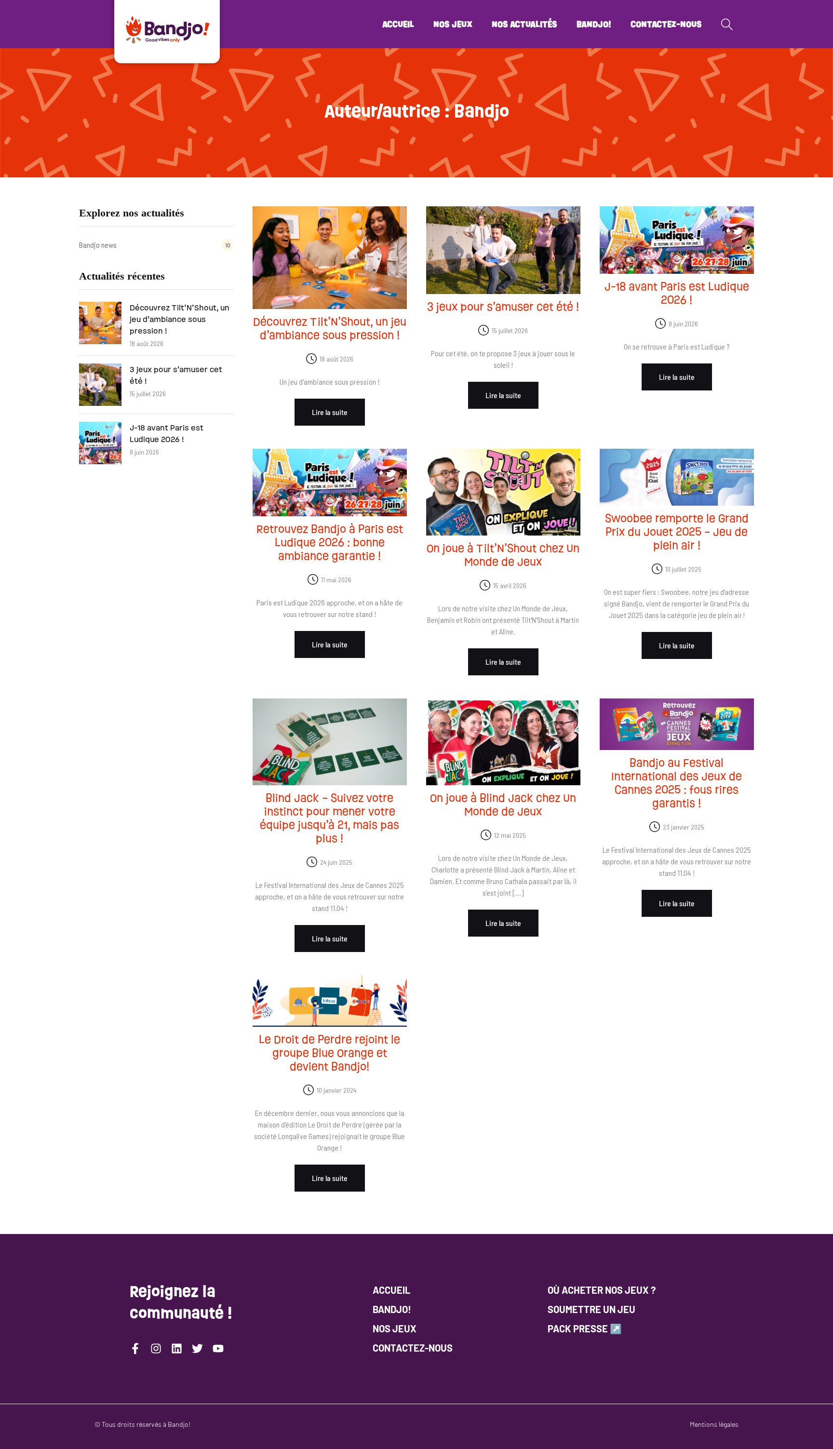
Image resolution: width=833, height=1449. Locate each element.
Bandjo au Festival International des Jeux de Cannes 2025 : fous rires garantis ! (676, 783)
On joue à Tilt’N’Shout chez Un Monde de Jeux (503, 555)
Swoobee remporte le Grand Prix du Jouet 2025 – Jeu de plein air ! (677, 531)
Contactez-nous (666, 24)
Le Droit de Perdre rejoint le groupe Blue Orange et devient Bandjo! (329, 1053)
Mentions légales (714, 1424)
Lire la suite (330, 411)
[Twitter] (197, 1348)
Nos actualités (524, 24)
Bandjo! (594, 24)
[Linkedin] (176, 1348)
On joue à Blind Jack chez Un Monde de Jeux (503, 804)
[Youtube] (218, 1348)
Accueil (398, 24)
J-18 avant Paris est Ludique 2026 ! (166, 433)
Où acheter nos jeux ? (602, 1290)
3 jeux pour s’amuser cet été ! (176, 375)
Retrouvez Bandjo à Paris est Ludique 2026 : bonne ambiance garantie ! (329, 542)
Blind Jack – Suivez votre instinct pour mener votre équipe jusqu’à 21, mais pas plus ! (329, 818)
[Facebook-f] (135, 1348)
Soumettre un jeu (591, 1309)
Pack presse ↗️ (585, 1328)
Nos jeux (452, 24)
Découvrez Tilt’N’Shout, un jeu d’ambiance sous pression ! (179, 319)
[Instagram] (155, 1348)
